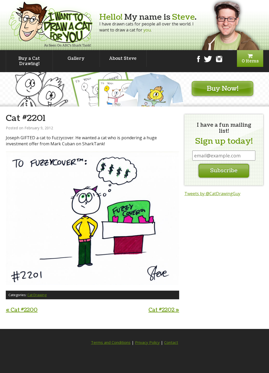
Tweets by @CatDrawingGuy (212, 193)
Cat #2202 (163, 310)
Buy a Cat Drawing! (29, 61)
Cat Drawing (36, 294)
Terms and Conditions (111, 342)
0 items (250, 61)
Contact (171, 342)
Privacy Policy (147, 342)
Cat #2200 (22, 310)
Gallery (76, 58)
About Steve (123, 58)
